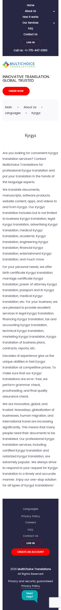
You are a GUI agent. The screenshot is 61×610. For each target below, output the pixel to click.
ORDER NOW (16, 91)
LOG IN (30, 42)
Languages (30, 509)
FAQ (30, 28)
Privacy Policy (30, 516)
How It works (30, 17)
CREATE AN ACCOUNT (30, 552)
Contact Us (30, 34)
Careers (30, 522)
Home (30, 5)
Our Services (30, 23)
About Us (30, 11)
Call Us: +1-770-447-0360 (30, 50)
